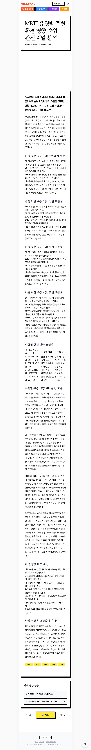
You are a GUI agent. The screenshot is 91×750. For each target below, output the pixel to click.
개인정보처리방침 (51, 742)
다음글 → (63, 715)
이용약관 (41, 742)
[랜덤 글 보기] (85, 744)
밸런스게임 (42, 9)
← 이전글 (27, 715)
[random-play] (68, 3)
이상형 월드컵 (29, 9)
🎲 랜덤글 (45, 715)
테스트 (66, 9)
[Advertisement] (45, 70)
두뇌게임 (54, 9)
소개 (36, 742)
